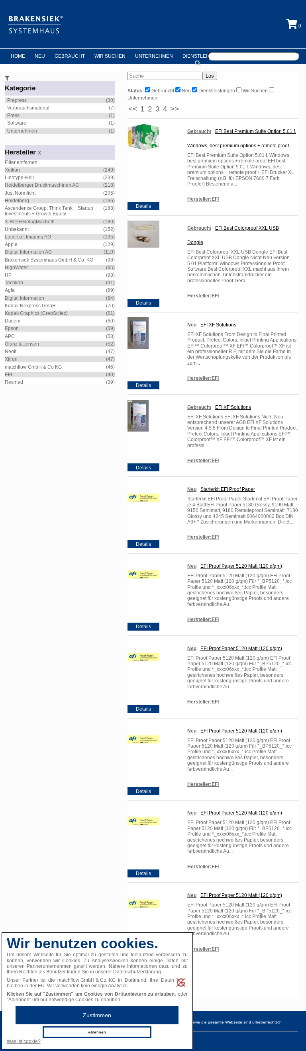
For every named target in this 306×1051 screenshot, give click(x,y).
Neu (40, 56)
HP (8, 275)
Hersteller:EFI (203, 199)
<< (132, 109)
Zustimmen (97, 1015)
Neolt (10, 351)
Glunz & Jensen (22, 344)
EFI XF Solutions (218, 325)
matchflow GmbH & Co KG (33, 367)
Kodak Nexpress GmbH (30, 306)
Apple (11, 244)
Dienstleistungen (206, 56)
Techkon (14, 282)
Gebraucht (70, 56)
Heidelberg (17, 200)
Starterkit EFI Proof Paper (227, 489)
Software (16, 123)
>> (174, 109)
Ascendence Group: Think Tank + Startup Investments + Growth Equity (49, 211)
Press (13, 115)
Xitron (11, 359)
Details (143, 206)
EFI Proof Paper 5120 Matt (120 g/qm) (241, 566)
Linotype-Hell (19, 177)
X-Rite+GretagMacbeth (30, 222)
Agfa (10, 290)
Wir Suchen (110, 56)
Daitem (12, 321)
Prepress (17, 100)
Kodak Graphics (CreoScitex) (36, 313)
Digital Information (24, 298)
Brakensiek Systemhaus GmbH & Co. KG (49, 260)
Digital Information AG (28, 252)
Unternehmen (154, 56)
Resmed (14, 382)
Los (210, 76)
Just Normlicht (20, 193)
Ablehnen (97, 1032)
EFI (8, 374)
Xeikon (12, 170)
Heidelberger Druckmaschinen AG (42, 185)
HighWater (16, 267)
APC (10, 336)
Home (18, 56)
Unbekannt (17, 229)
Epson (12, 328)
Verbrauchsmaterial (28, 108)
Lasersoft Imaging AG (28, 237)
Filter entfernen (21, 162)
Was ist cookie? (24, 1041)
